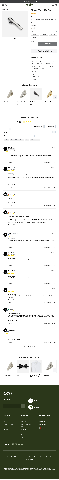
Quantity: (33, 41)
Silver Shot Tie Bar (12, 158)
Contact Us (6, 419)
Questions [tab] (6, 129)
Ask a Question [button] (38, 126)
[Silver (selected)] (34, 28)
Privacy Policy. (35, 471)
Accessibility (10, 456)
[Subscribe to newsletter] (23, 406)
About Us (41, 419)
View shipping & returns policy (44, 51)
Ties (12, 139)
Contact (36, 407)
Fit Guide (55, 31)
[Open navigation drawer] (3, 5)
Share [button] (11, 162)
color (37, 139)
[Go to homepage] (29, 4)
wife (16, 139)
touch (21, 139)
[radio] (35, 34)
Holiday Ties (24, 437)
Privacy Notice (29, 459)
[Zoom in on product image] (15, 24)
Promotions (24, 419)
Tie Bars (6, 9)
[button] (14, 38)
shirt (27, 139)
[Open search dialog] (6, 5)
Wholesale (23, 421)
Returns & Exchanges (8, 427)
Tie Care (5, 429)
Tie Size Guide (24, 429)
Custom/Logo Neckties (27, 424)
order (32, 139)
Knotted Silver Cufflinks (13, 320)
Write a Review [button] (50, 126)
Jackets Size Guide (26, 434)
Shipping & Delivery (8, 424)
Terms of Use (49, 456)
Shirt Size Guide (25, 432)
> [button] (37, 346)
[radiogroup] (44, 36)
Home (3, 9)
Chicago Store (42, 424)
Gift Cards (23, 427)
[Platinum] (32, 28)
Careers (41, 421)
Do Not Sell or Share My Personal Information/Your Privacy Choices (29, 456)
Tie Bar (6, 139)
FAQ (4, 421)
